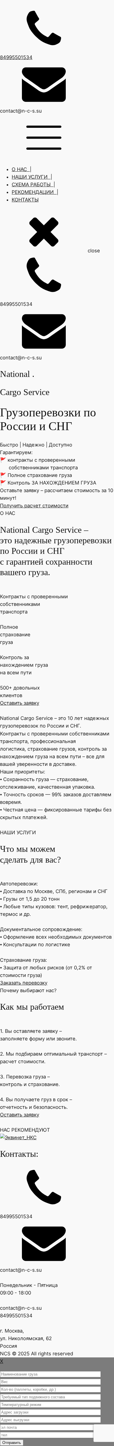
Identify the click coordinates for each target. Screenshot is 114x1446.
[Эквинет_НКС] (57, 1137)
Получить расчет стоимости (34, 506)
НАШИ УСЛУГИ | (32, 177)
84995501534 (16, 57)
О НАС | (21, 169)
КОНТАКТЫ (25, 200)
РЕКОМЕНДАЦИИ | (35, 192)
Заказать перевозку (23, 983)
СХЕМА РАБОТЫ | (33, 184)
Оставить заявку (19, 703)
